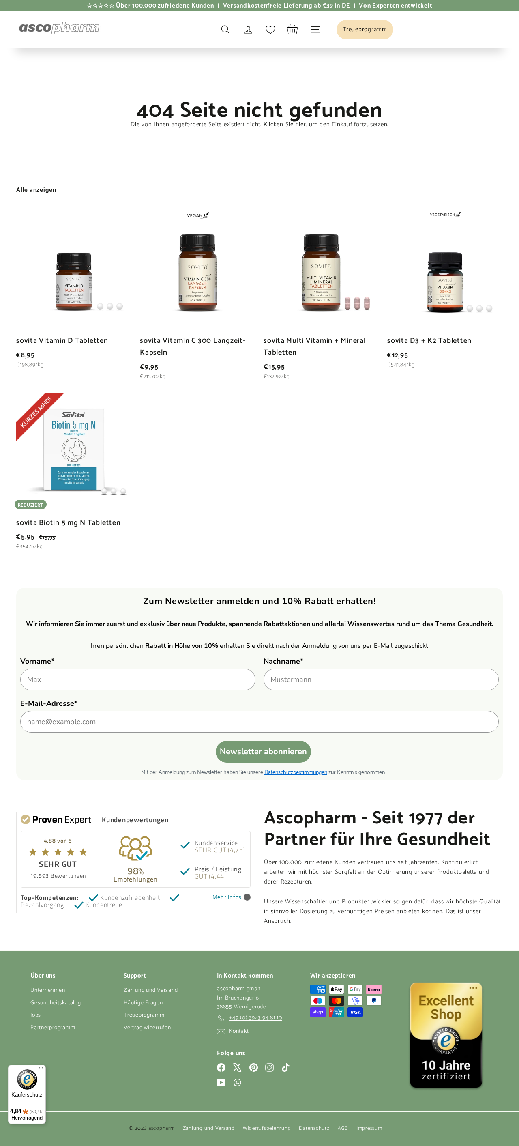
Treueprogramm (144, 1015)
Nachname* (283, 661)
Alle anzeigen (36, 189)
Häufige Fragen (143, 1003)
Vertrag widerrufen (147, 1027)
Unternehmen (47, 990)
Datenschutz (314, 1128)
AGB (343, 1128)
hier (301, 124)
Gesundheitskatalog (55, 1003)
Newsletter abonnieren (263, 751)
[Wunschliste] (270, 30)
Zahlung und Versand (151, 990)
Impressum (369, 1128)
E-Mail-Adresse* (48, 703)
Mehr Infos (227, 897)
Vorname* (37, 661)
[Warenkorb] (292, 29)
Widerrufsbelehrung (267, 1128)
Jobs (35, 1015)
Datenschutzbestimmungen (295, 771)
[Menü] (41, 1070)
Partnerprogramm (52, 1027)
